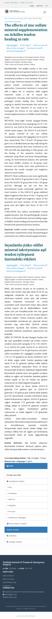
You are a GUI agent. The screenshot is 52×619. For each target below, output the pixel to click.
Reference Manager (17, 517)
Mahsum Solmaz (40, 45)
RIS (10, 487)
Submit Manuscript (9, 582)
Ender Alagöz (25, 45)
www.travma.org (10, 597)
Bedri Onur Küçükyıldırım (16, 51)
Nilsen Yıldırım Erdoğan (15, 48)
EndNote (12, 493)
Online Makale (29, 616)
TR (46, 6)
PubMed (12, 535)
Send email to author (17, 523)
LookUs (19, 616)
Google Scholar (15, 541)
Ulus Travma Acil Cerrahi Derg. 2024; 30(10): (18, 18)
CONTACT (39, 6)
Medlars (12, 505)
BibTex (11, 499)
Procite (11, 511)
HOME (32, 6)
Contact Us (7, 586)
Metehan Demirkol (34, 48)
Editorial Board (8, 576)
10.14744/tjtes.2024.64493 (13, 21)
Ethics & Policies (8, 579)
